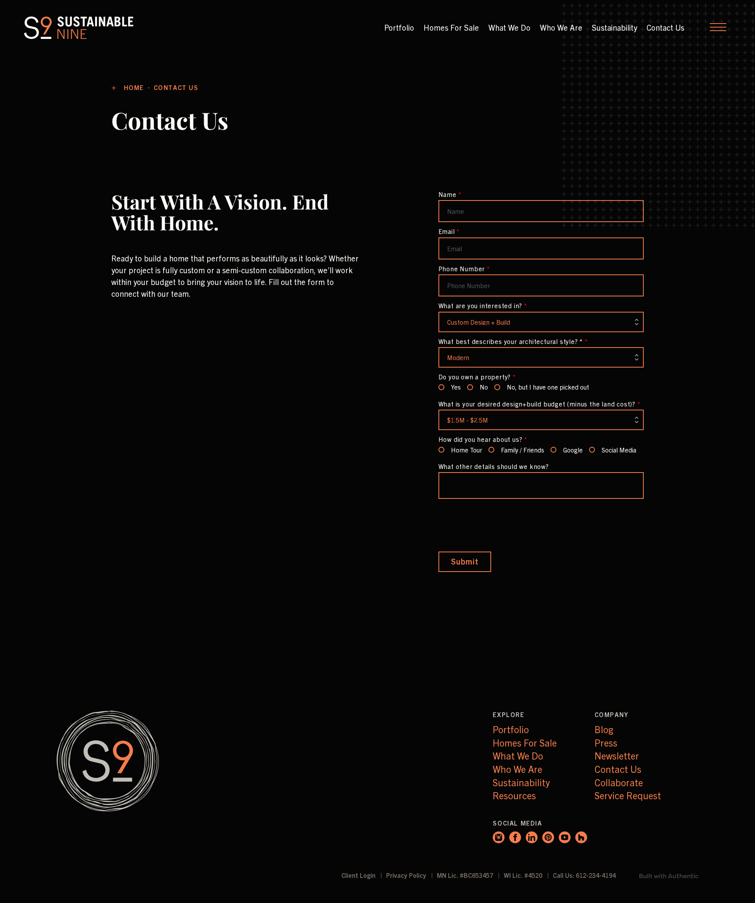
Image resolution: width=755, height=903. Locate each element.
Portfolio (399, 27)
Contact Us (665, 27)
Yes (456, 387)
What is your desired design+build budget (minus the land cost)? (539, 403)
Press (606, 743)
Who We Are (561, 27)
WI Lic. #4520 (524, 875)
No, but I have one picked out (548, 387)
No (484, 387)
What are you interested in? (482, 305)
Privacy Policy (407, 875)
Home (135, 87)
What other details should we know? (493, 466)
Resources (514, 795)
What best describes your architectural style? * (513, 341)
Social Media (619, 450)
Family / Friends (522, 450)
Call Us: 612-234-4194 (584, 875)
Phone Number (464, 268)
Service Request (628, 795)
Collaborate (619, 782)
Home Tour (466, 450)
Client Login (359, 875)
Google (573, 450)
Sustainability (614, 27)
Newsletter (617, 755)
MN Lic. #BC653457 (466, 875)
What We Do (509, 27)
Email (449, 231)
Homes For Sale (451, 27)
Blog (604, 729)
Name (450, 194)
